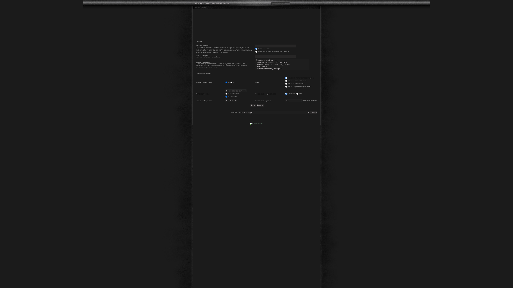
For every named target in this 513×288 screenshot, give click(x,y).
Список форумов (201, 7)
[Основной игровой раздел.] (282, 60)
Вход (197, 3)
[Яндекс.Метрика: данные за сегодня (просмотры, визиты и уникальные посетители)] (256, 124)
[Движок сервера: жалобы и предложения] (282, 64)
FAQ (228, 3)
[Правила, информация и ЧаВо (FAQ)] (282, 62)
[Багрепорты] (282, 67)
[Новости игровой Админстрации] (282, 69)
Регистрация (204, 3)
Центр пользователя (218, 3)
